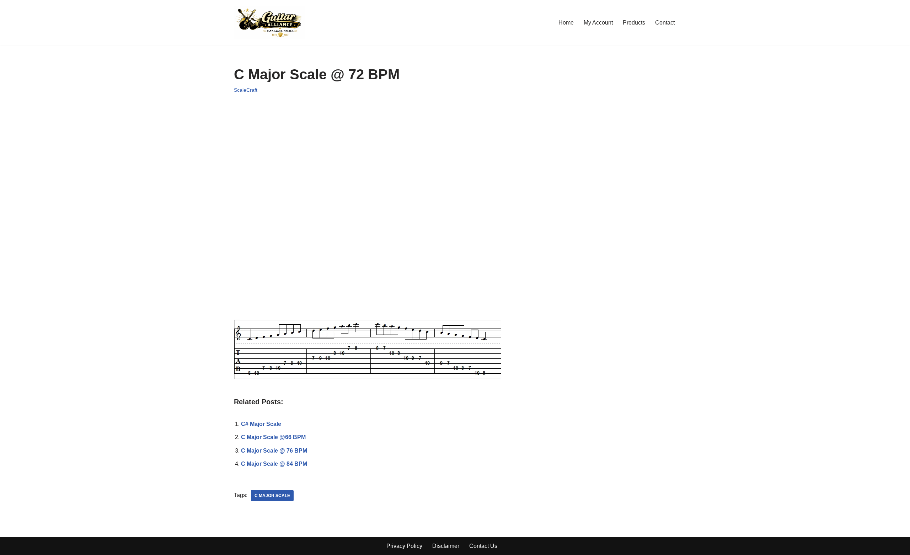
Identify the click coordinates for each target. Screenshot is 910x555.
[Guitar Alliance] (269, 22)
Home (566, 23)
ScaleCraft (245, 90)
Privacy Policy (404, 546)
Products (634, 23)
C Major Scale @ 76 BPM (274, 451)
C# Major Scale (261, 424)
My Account (598, 23)
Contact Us (483, 546)
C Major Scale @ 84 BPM (274, 464)
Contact (665, 23)
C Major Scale (272, 495)
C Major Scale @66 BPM (273, 437)
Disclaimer (445, 546)
